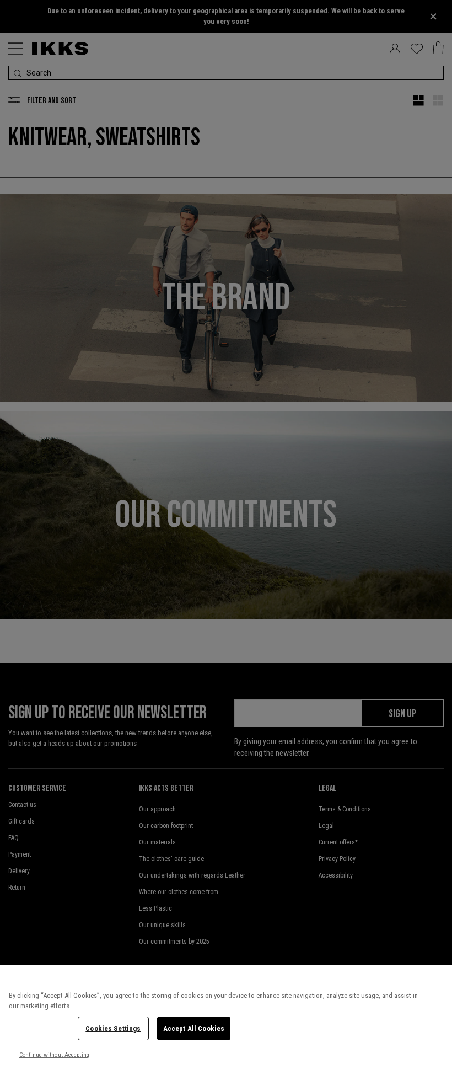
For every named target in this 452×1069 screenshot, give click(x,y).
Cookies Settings (113, 1028)
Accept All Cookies (193, 1028)
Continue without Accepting (54, 1055)
